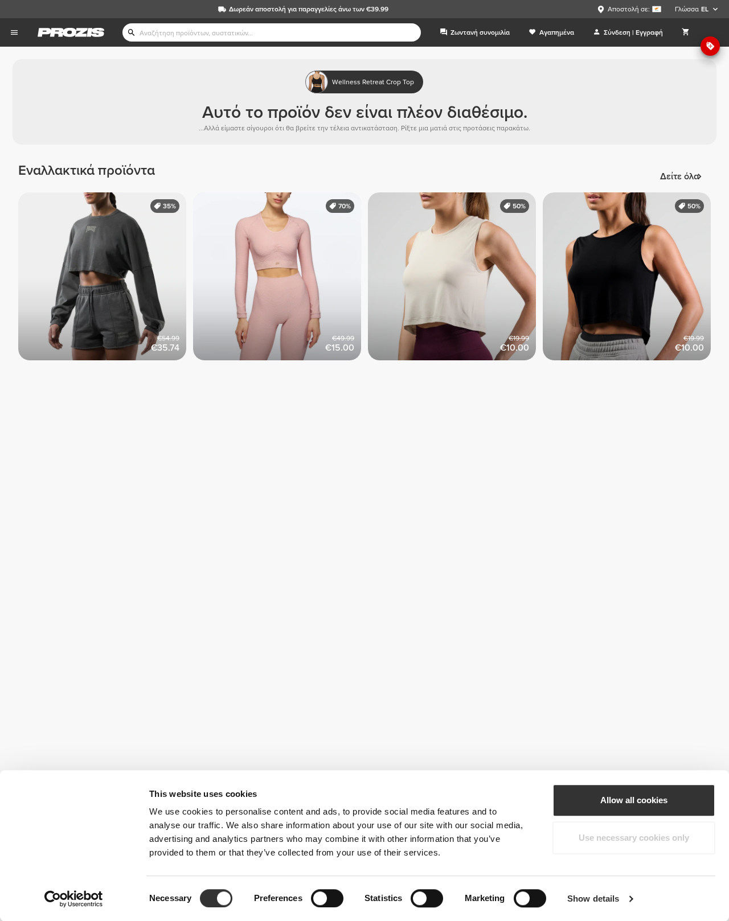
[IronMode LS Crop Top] (105, 279)
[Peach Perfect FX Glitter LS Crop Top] (280, 279)
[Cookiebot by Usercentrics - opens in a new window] (74, 898)
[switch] (327, 898)
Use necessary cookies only (634, 837)
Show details (593, 898)
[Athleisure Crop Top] (455, 279)
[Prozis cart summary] (685, 32)
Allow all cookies (633, 800)
